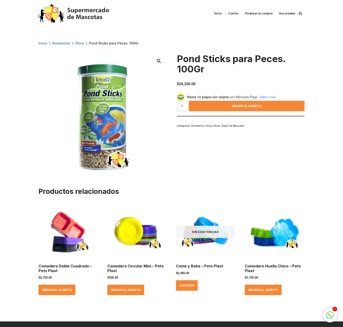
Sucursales (287, 13)
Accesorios (61, 43)
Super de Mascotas (232, 125)
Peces (216, 125)
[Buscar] (300, 13)
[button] (159, 61)
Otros (79, 43)
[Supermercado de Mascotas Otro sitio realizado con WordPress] (73, 13)
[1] (330, 318)
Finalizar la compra (259, 13)
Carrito (233, 13)
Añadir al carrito (247, 106)
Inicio (218, 13)
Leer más (186, 285)
